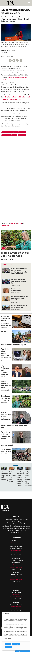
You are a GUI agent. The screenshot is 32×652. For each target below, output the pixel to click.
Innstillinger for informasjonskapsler (22, 651)
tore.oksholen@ (16, 551)
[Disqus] (16, 162)
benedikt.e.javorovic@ (16, 565)
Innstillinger (8, 647)
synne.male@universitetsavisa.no (16, 595)
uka (14, 135)
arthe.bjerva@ (16, 607)
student (22, 135)
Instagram (5, 225)
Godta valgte (16, 644)
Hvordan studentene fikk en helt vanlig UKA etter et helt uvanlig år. (15, 98)
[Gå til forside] (16, 3)
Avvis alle (8, 644)
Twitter (19, 223)
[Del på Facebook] (10, 60)
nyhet (23, 132)
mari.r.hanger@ (16, 577)
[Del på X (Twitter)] (13, 60)
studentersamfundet (10, 132)
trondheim (6, 135)
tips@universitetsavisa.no (16, 543)
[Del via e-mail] (17, 60)
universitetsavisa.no (16, 553)
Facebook (13, 223)
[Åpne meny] (29, 3)
